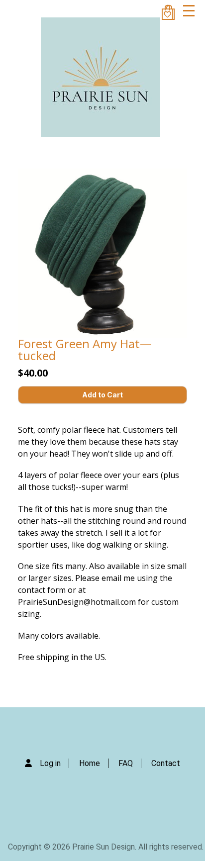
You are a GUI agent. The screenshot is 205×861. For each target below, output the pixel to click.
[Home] (100, 77)
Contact (165, 763)
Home (89, 763)
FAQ (125, 763)
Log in (50, 763)
